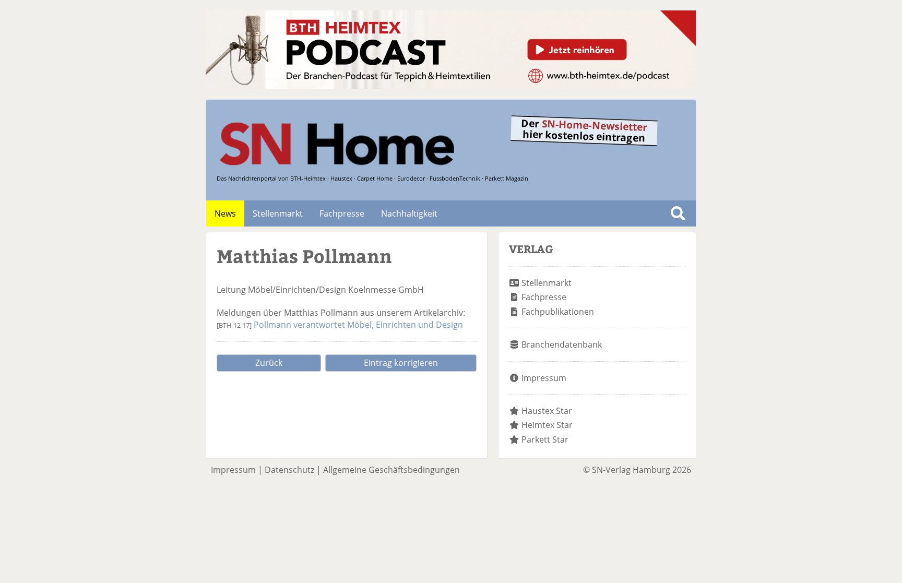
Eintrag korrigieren (401, 362)
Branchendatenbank (561, 344)
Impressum (543, 378)
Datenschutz (289, 469)
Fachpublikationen (557, 311)
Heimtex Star (547, 425)
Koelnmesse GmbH (386, 289)
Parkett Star (544, 439)
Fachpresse (341, 213)
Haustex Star (546, 411)
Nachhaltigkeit (409, 213)
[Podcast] (451, 85)
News (225, 213)
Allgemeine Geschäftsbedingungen (391, 469)
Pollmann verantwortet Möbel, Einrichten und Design (358, 324)
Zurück (268, 362)
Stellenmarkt (278, 213)
